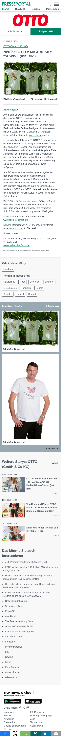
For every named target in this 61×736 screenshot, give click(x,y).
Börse (8, 662)
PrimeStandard (12, 667)
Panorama (26, 288)
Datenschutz (10, 722)
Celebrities (35, 282)
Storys (5, 9)
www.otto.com (16, 228)
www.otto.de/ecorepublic (15, 220)
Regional (35, 9)
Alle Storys (14, 31)
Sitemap (8, 729)
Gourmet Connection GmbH (19, 626)
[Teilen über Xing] (35, 733)
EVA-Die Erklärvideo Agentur (19, 631)
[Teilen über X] (15, 733)
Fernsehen (10, 642)
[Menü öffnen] (56, 4)
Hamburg (8, 109)
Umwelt (32, 294)
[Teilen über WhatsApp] (25, 733)
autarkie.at (10, 616)
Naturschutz (9, 282)
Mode (22, 282)
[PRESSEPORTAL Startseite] (16, 4)
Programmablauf (13, 647)
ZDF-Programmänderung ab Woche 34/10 (26, 562)
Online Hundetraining (16, 601)
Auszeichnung (12, 672)
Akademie (9, 719)
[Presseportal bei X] (23, 708)
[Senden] (56, 733)
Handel (20, 294)
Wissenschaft (12, 677)
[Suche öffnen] (49, 4)
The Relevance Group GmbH (19, 621)
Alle (54, 463)
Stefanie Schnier (13, 636)
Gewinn (9, 657)
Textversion (36, 722)
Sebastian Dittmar (14, 606)
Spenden (49, 282)
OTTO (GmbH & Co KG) (15, 46)
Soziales (7, 294)
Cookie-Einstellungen (15, 726)
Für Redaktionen (38, 712)
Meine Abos (52, 9)
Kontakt (7, 715)
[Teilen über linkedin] (46, 733)
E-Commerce (10, 288)
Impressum (9, 712)
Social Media (36, 726)
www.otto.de (35, 135)
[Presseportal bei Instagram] (27, 707)
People (39, 288)
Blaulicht (20, 9)
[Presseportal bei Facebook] (19, 708)
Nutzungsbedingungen (41, 715)
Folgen (43, 31)
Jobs (32, 719)
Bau (7, 652)
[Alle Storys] (30, 25)
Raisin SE (10, 611)
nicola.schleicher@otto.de (16, 245)
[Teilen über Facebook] (5, 733)
